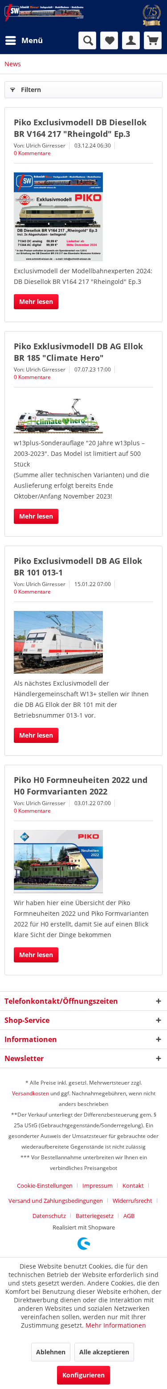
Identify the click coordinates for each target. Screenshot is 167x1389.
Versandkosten (30, 1093)
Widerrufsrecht (132, 1201)
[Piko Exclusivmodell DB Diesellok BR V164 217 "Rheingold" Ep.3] (83, 216)
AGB (128, 1216)
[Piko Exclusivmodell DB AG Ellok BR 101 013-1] (83, 642)
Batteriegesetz (95, 1216)
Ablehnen (50, 1352)
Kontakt (133, 1185)
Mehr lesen (36, 301)
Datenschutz (49, 1216)
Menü (32, 40)
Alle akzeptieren (104, 1352)
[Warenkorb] (153, 40)
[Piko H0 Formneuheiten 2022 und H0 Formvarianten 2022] (83, 861)
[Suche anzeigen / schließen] (87, 40)
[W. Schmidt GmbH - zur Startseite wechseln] (44, 13)
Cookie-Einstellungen (45, 1185)
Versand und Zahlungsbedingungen (55, 1201)
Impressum (97, 1185)
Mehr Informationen (116, 1325)
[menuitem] (23, 40)
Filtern (31, 89)
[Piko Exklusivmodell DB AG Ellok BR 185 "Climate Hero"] (83, 414)
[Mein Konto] (131, 40)
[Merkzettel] (109, 40)
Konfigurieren (83, 1375)
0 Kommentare (32, 153)
